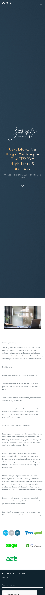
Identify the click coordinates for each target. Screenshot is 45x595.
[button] (40, 4)
